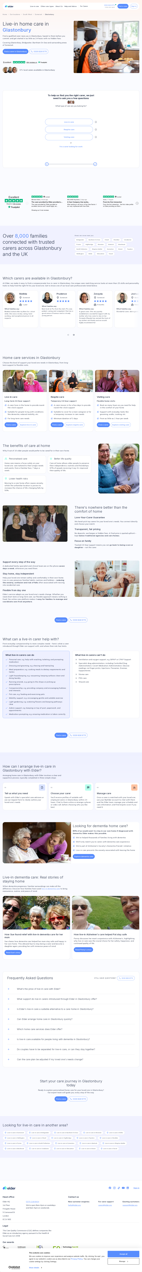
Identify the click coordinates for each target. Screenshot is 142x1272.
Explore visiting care (120, 425)
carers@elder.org (105, 1205)
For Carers (84, 6)
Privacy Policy (77, 1259)
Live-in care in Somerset (14, 1133)
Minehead (121, 244)
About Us (59, 6)
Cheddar (116, 240)
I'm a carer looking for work (71, 146)
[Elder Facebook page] (110, 1188)
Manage (122, 1261)
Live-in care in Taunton (85, 1138)
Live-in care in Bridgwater (39, 1133)
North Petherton (81, 249)
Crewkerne (127, 240)
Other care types (47, 6)
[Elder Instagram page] (114, 1188)
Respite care (69, 129)
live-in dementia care (50, 889)
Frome (78, 244)
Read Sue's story (13, 952)
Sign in (133, 6)
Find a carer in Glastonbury (15, 51)
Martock (111, 244)
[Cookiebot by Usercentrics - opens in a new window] (14, 1267)
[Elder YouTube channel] (123, 1188)
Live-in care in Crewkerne (39, 1149)
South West (27, 14)
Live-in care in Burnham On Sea (66, 1133)
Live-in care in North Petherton (38, 1143)
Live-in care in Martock (88, 1143)
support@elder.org (130, 1205)
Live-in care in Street (87, 1149)
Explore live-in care (28, 425)
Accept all (123, 1254)
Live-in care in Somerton (64, 1143)
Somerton (110, 249)
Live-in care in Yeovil (109, 1149)
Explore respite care (74, 425)
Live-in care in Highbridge (61, 1138)
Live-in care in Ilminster (92, 1133)
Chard (107, 240)
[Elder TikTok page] (119, 1188)
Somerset (38, 14)
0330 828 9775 (39, 51)
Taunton (130, 249)
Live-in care (34, 6)
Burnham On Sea (94, 240)
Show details (34, 1268)
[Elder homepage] (9, 6)
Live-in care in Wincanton (64, 1149)
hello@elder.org (74, 1205)
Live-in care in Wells (115, 1133)
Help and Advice (70, 6)
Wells (90, 254)
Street (120, 249)
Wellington (80, 254)
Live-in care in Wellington (14, 1138)
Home (5, 14)
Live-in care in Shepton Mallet (113, 1143)
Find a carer (123, 6)
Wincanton (100, 254)
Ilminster (101, 244)
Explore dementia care (83, 856)
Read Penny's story (83, 950)
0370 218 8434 (32, 1202)
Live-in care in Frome (13, 1143)
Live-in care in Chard (38, 1138)
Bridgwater (80, 240)
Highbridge (89, 244)
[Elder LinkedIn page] (127, 1188)
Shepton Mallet (97, 249)
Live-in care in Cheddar (109, 1138)
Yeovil (111, 254)
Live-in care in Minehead (14, 1149)
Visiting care (69, 137)
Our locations (15, 14)
